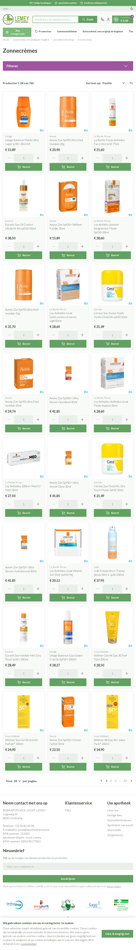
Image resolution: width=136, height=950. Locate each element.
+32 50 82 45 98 (24, 825)
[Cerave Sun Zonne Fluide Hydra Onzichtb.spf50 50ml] (112, 284)
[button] (68, 66)
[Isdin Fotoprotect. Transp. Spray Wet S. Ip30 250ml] (112, 542)
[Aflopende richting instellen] (131, 83)
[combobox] (56, 19)
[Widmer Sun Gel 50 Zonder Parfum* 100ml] (23, 712)
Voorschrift (114, 830)
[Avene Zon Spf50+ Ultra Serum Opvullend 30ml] (68, 373)
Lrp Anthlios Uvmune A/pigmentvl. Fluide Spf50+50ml (106, 228)
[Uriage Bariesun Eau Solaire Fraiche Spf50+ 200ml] (68, 627)
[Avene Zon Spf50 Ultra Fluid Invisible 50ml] (23, 373)
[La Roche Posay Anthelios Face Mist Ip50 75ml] (112, 111)
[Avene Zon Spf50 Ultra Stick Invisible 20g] (68, 111)
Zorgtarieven (115, 835)
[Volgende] (130, 780)
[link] (102, 780)
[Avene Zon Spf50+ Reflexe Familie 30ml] (68, 196)
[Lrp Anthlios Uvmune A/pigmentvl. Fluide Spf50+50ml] (112, 196)
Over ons (112, 810)
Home (6, 39)
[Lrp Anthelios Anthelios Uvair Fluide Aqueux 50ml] (112, 373)
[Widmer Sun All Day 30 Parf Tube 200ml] (112, 627)
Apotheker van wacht (120, 825)
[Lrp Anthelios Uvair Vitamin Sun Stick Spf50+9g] (68, 542)
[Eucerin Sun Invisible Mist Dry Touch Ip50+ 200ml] (23, 627)
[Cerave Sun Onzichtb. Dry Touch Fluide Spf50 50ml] (112, 458)
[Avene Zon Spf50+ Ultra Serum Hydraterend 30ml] (23, 542)
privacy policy (114, 886)
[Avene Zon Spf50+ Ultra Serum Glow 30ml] (68, 458)
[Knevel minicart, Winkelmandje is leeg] (116, 19)
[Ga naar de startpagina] (16, 19)
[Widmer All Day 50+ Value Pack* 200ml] (112, 712)
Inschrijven (68, 878)
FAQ (68, 810)
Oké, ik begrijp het (117, 933)
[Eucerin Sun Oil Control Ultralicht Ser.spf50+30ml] (23, 196)
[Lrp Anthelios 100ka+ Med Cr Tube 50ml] (23, 458)
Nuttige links (114, 815)
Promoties (45, 31)
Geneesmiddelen (67, 31)
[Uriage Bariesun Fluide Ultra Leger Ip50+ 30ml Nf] (23, 111)
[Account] (108, 19)
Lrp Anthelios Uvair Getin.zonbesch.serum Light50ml (63, 316)
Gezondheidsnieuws (119, 820)
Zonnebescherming (63, 39)
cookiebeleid (28, 943)
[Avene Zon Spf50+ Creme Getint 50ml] (68, 712)
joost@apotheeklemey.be (34, 829)
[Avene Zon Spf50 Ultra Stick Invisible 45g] (23, 284)
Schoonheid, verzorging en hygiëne (103, 31)
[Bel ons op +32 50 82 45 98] (102, 19)
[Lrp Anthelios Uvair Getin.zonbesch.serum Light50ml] (68, 284)
